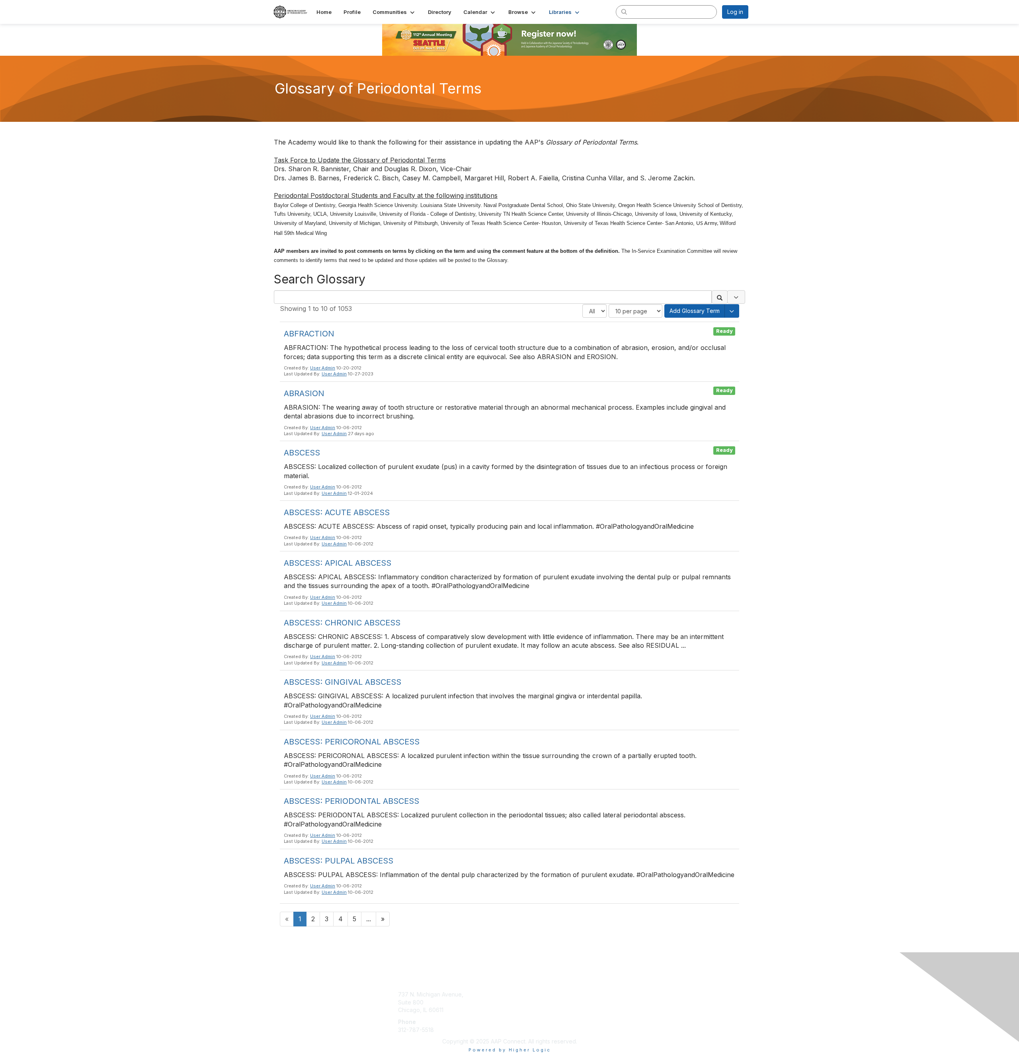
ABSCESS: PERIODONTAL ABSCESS (351, 801)
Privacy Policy (646, 1009)
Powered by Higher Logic (510, 1050)
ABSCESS (302, 452)
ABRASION (304, 393)
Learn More (528, 994)
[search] (624, 11)
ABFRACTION (309, 333)
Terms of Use (645, 1002)
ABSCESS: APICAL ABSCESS (337, 563)
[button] (394, 12)
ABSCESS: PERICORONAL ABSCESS (352, 741)
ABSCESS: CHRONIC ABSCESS (342, 622)
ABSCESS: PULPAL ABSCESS (338, 861)
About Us (640, 994)
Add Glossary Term (695, 310)
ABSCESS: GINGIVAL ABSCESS (342, 682)
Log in (735, 11)
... (368, 919)
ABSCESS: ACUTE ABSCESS (337, 512)
